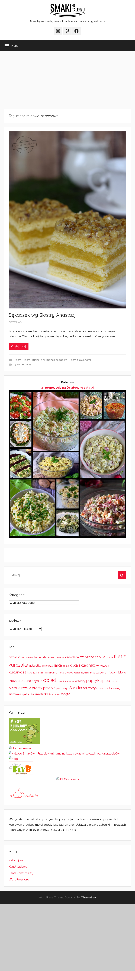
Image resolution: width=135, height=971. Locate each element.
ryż (67, 688)
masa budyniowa (81, 673)
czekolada (72, 657)
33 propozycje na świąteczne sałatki (67, 387)
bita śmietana (27, 657)
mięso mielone (116, 672)
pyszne (60, 688)
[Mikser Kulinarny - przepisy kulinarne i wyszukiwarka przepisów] (24, 743)
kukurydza (17, 672)
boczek (37, 657)
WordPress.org (19, 879)
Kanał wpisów (18, 866)
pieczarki (110, 680)
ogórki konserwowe (66, 681)
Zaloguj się (16, 860)
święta (65, 694)
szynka (108, 688)
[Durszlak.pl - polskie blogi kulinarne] (20, 748)
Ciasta (17, 359)
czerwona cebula (92, 657)
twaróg (116, 688)
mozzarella (18, 681)
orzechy (80, 681)
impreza (47, 665)
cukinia (60, 657)
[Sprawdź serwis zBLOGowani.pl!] (67, 779)
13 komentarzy (22, 364)
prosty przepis (43, 688)
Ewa (19, 322)
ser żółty (89, 688)
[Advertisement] (67, 80)
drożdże (109, 657)
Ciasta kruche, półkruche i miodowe (44, 359)
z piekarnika (28, 694)
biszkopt (14, 657)
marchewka (66, 672)
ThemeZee (88, 897)
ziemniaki (15, 694)
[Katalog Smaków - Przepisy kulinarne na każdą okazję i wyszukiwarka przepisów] (64, 753)
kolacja (104, 665)
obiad (49, 680)
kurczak (32, 672)
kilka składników (84, 665)
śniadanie (54, 694)
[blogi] (13, 758)
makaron (52, 672)
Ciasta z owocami (80, 359)
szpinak (100, 688)
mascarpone (98, 672)
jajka (58, 665)
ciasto (52, 657)
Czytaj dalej (18, 346)
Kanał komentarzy (21, 873)
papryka (94, 680)
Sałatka (75, 688)
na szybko (35, 681)
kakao (66, 665)
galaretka (35, 665)
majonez (42, 673)
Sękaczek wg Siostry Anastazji (43, 315)
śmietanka (41, 694)
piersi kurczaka (20, 688)
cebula (45, 657)
